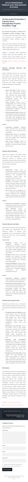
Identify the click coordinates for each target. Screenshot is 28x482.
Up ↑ (14, 479)
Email (4, 451)
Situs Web (4, 457)
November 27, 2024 (6, 28)
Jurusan (9, 402)
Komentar (5, 430)
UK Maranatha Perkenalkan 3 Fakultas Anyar (13, 405)
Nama (4, 445)
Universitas (18, 402)
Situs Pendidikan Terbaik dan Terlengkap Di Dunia (14, 5)
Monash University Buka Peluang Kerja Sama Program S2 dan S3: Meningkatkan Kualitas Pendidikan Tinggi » (15, 415)
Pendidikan (13, 402)
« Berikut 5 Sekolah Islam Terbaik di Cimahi (12, 411)
